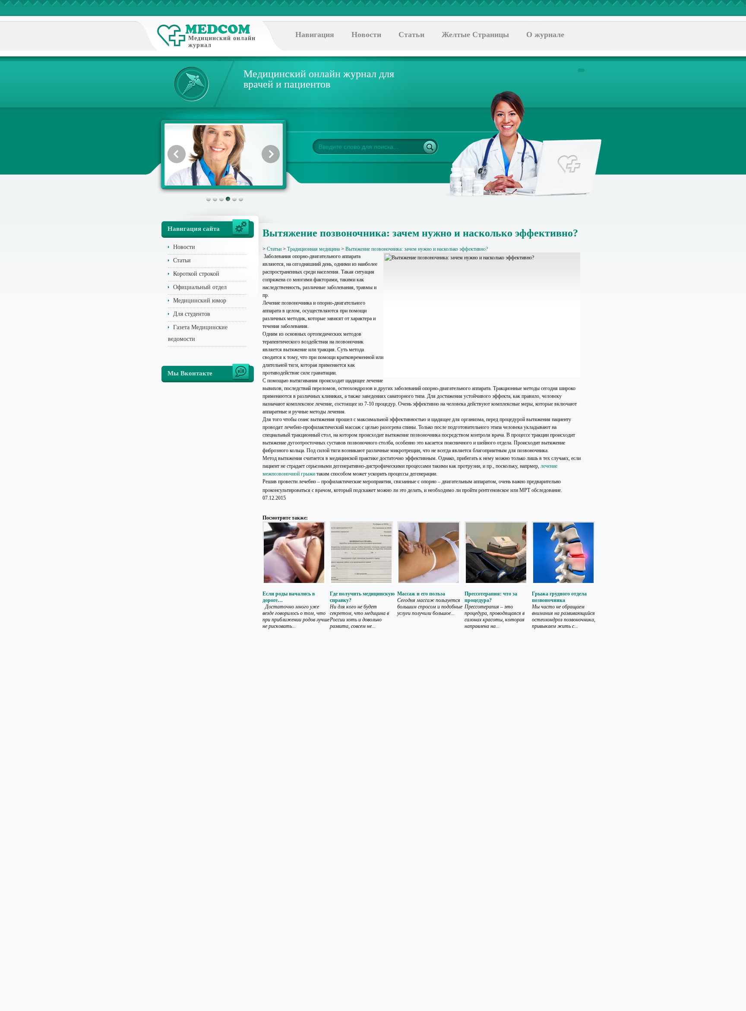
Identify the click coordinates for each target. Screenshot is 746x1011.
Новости (366, 34)
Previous (177, 154)
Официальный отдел (200, 287)
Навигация (314, 34)
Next (271, 154)
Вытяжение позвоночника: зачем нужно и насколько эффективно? (416, 249)
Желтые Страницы (475, 34)
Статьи (411, 34)
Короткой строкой (196, 274)
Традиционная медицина (313, 249)
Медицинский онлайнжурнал (222, 41)
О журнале (545, 34)
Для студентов (191, 314)
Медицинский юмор (199, 300)
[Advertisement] (625, 345)
